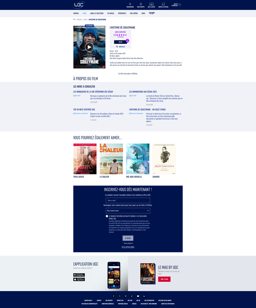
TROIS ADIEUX (78, 176)
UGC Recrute (109, 300)
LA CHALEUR (104, 176)
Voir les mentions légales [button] (128, 247)
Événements (122, 13)
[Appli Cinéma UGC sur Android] (79, 275)
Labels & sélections (97, 13)
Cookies (134, 304)
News (143, 13)
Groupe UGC (120, 300)
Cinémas (76, 13)
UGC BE (138, 300)
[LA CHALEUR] (111, 159)
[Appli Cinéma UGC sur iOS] (79, 279)
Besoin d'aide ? (88, 300)
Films (84, 13)
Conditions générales (108, 304)
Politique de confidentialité (89, 304)
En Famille (110, 13)
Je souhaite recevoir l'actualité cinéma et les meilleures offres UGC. (128, 217)
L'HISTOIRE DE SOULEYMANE (97, 20)
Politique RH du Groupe (165, 300)
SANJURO (156, 176)
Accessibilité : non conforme (149, 304)
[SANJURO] (164, 159)
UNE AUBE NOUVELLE (134, 176)
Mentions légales (123, 304)
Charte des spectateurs (167, 304)
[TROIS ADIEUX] (85, 159)
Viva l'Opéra (134, 13)
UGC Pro (130, 300)
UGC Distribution (149, 300)
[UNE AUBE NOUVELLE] (137, 159)
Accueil (79, 20)
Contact (99, 300)
